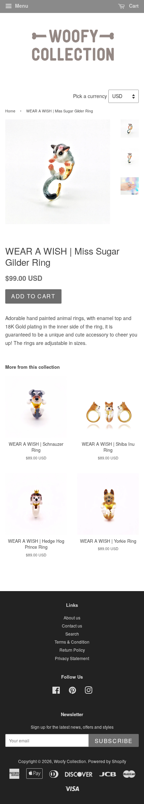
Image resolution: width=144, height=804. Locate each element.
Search (72, 634)
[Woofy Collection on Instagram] (88, 691)
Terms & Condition (72, 642)
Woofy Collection (70, 761)
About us (72, 618)
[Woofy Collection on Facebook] (56, 691)
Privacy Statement (72, 658)
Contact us (72, 626)
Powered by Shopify (107, 761)
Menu (21, 5)
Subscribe (114, 741)
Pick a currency (90, 95)
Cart (133, 5)
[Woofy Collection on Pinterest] (72, 691)
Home (10, 110)
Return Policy (72, 650)
